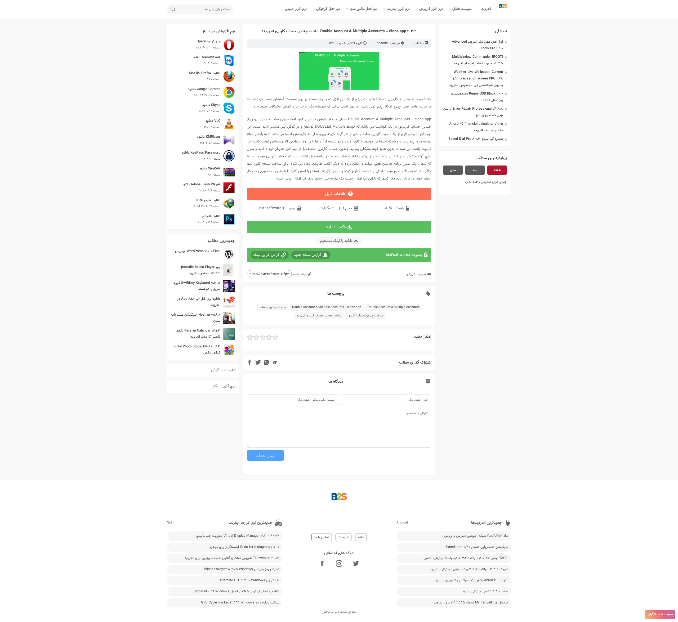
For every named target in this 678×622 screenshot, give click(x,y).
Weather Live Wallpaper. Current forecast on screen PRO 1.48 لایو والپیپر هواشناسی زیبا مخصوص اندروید (476, 78)
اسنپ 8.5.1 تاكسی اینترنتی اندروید (484, 591)
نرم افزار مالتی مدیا (363, 9)
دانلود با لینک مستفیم (336, 241)
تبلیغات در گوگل (223, 370)
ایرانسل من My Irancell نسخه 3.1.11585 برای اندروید (471, 602)
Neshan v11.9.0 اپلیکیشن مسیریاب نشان (195, 318)
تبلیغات (343, 537)
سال (453, 170)
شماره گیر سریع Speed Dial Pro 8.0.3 (475, 139)
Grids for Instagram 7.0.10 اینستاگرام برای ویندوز (244, 547)
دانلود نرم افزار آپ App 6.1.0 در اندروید (198, 302)
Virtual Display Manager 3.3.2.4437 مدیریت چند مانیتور (237, 536)
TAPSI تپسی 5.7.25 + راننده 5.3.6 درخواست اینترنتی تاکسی (465, 558)
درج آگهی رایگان (224, 387)
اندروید (486, 9)
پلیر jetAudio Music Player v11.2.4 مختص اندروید (200, 270)
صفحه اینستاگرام (660, 614)
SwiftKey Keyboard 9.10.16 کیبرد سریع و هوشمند (196, 286)
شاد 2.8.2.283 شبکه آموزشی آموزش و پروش (476, 536)
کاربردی (411, 274)
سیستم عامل (462, 9)
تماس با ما (321, 537)
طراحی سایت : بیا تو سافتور (339, 612)
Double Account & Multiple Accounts (394, 307)
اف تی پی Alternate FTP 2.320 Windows (249, 580)
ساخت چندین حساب (273, 307)
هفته (497, 170)
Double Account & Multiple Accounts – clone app (326, 307)
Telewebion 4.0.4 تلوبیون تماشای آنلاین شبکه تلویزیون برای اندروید (232, 558)
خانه (361, 537)
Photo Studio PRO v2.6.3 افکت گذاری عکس (197, 349)
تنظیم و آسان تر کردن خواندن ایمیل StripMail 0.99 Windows (236, 591)
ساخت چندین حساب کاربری (365, 315)
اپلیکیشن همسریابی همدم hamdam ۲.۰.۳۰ (477, 547)
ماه (475, 170)
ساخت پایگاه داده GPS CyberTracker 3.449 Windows (240, 602)
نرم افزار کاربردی (431, 9)
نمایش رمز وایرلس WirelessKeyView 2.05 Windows (241, 569)
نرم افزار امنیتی (296, 9)
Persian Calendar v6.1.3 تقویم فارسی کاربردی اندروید (198, 333)
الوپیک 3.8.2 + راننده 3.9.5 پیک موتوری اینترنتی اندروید (469, 569)
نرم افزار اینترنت (398, 9)
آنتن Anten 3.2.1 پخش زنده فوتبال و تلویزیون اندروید (471, 580)
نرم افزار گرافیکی (328, 9)
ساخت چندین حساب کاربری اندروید (319, 315)
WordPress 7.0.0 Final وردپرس (197, 251)
